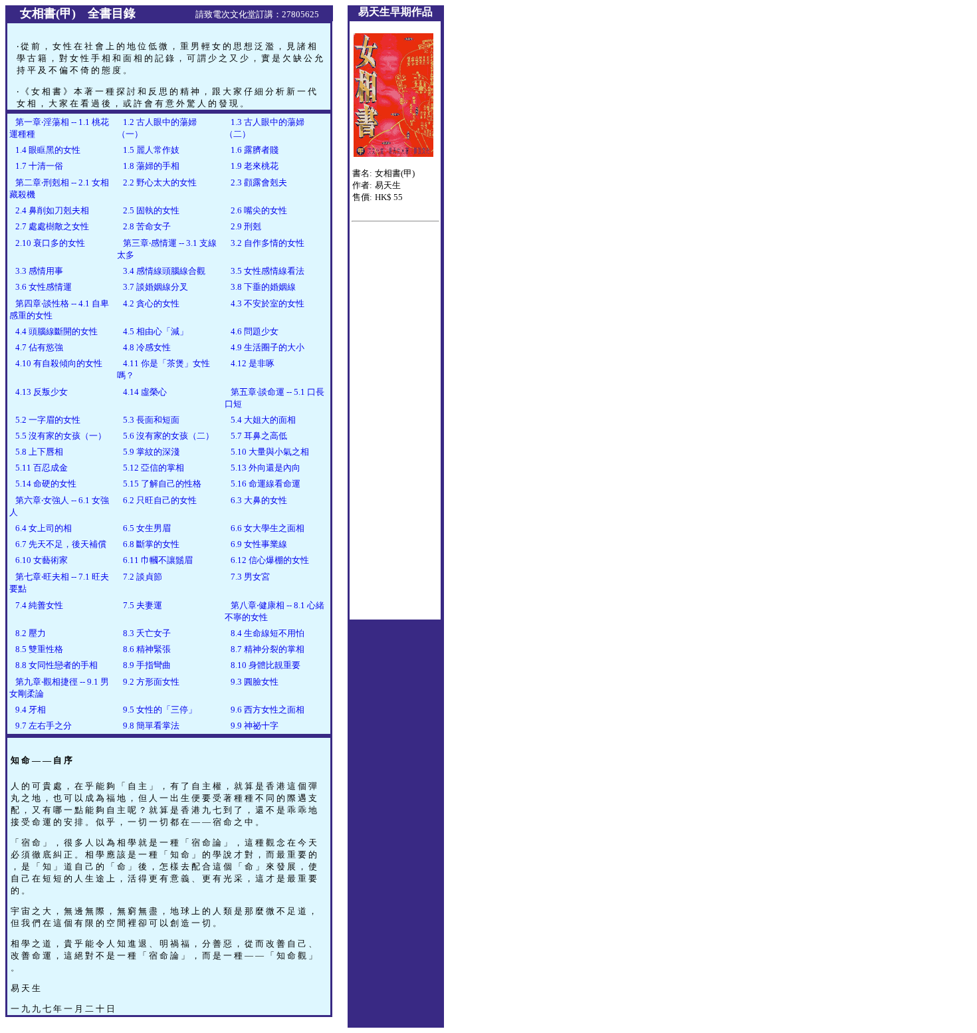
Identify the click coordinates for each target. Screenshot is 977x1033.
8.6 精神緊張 (146, 649)
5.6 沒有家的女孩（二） (167, 436)
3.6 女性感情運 (42, 287)
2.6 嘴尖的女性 (258, 210)
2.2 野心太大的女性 (159, 182)
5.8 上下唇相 (38, 452)
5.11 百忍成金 (40, 468)
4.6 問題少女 (253, 331)
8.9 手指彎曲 (146, 665)
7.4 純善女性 (38, 605)
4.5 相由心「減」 (154, 331)
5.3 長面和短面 (150, 420)
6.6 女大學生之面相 (266, 528)
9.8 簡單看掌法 (150, 726)
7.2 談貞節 (141, 577)
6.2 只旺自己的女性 (159, 500)
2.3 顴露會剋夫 (258, 182)
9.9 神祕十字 (253, 726)
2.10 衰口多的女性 (49, 243)
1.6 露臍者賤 (253, 150)
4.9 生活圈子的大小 (266, 347)
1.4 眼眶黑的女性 (46, 150)
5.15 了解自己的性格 (161, 484)
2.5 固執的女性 (150, 210)
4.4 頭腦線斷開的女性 (55, 331)
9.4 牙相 (29, 710)
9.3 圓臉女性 (253, 682)
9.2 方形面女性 (150, 682)
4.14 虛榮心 (144, 392)
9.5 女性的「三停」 (159, 710)
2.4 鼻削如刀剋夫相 (51, 210)
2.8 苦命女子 (146, 226)
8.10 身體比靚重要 (264, 665)
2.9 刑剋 (245, 226)
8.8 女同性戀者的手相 (55, 665)
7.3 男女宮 (249, 577)
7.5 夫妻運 (141, 605)
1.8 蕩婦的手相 (150, 166)
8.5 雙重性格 (38, 649)
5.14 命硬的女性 (44, 484)
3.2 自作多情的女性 (266, 243)
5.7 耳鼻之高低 (258, 436)
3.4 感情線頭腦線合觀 (163, 271)
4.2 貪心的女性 (150, 303)
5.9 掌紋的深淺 (150, 452)
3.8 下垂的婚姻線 (262, 287)
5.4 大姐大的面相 (262, 420)
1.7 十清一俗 (38, 166)
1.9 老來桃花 (253, 166)
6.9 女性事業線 (258, 544)
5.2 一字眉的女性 (46, 420)
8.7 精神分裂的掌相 (266, 649)
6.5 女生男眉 (146, 528)
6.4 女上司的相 (42, 528)
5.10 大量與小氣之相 (269, 452)
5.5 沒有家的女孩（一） (59, 436)
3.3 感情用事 (38, 271)
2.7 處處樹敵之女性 (51, 226)
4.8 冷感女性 (146, 347)
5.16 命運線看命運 (264, 484)
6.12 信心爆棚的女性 (269, 560)
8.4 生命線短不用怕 (266, 633)
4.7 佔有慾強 (38, 347)
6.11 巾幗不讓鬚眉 (157, 560)
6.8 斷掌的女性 (150, 544)
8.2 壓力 (29, 633)
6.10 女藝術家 (40, 560)
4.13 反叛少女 (40, 392)
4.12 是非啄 (251, 363)
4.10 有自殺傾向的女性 (57, 363)
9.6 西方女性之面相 (266, 710)
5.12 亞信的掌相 (152, 468)
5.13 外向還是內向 (264, 468)
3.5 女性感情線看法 (266, 271)
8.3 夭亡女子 (146, 633)
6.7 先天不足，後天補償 (59, 544)
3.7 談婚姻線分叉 (154, 287)
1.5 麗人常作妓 (150, 150)
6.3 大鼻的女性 (258, 500)
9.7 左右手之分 (42, 726)
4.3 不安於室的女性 (266, 303)
